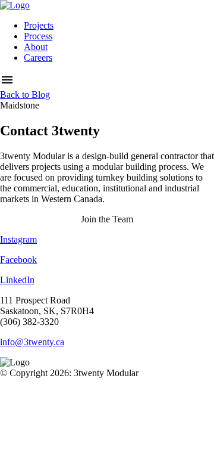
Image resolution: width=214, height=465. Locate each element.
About (36, 47)
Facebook (18, 260)
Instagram (18, 239)
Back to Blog (25, 94)
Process (38, 36)
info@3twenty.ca (32, 342)
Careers (38, 57)
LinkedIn (17, 280)
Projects (39, 25)
